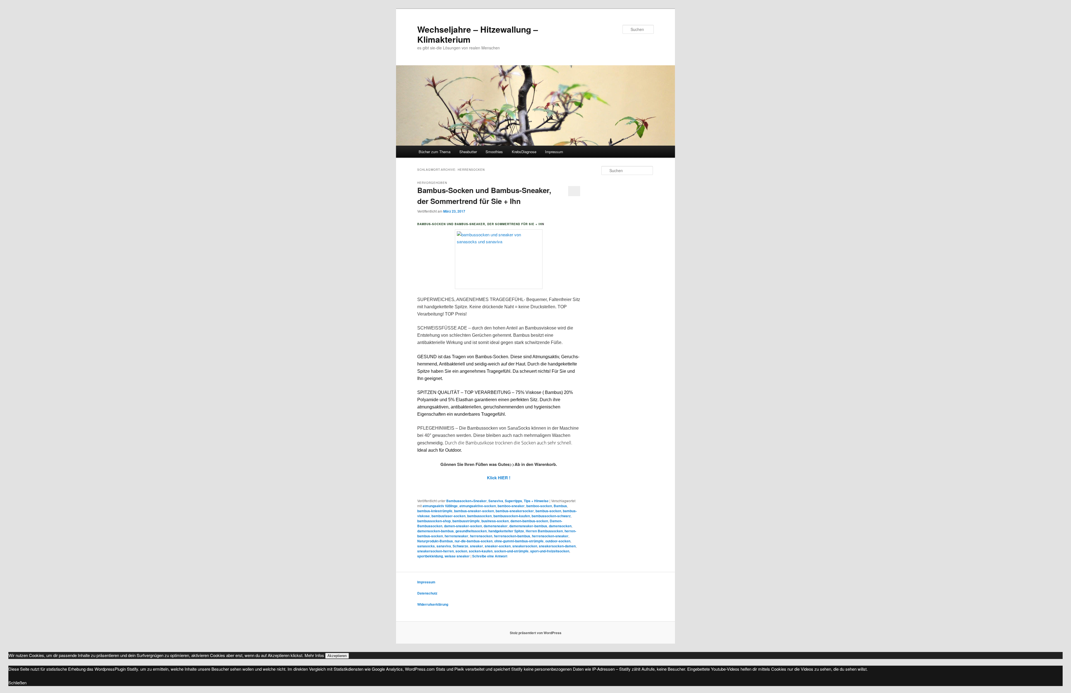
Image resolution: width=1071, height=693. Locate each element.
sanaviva (443, 545)
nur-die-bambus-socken (474, 540)
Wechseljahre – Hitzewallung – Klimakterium (477, 34)
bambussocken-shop (434, 520)
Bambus (560, 505)
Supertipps (513, 500)
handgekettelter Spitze (506, 530)
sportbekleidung (430, 556)
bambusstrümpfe (466, 520)
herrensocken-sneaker (550, 535)
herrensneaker (456, 535)
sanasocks (426, 545)
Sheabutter (468, 151)
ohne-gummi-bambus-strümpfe (519, 540)
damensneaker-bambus (528, 525)
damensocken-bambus (435, 530)
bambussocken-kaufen (511, 515)
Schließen (17, 682)
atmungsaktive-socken (477, 505)
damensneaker (496, 525)
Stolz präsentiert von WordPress (535, 632)
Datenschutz (427, 593)
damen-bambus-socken (529, 520)
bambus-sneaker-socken (474, 510)
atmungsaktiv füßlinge (440, 505)
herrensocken (481, 535)
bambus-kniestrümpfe (434, 510)
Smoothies (494, 151)
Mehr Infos (314, 655)
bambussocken (479, 515)
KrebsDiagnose (524, 151)
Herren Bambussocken (544, 530)
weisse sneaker (457, 556)
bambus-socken (548, 510)
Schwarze (460, 545)
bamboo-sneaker (511, 505)
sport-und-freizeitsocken (549, 551)
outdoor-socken (557, 540)
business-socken (495, 520)
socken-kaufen (481, 551)
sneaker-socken (498, 545)
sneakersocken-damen (557, 545)
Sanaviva (495, 500)
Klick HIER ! (498, 478)
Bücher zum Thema (434, 151)
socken (461, 551)
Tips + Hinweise (536, 500)
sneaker (476, 545)
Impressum (554, 151)
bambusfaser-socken (448, 515)
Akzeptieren (337, 656)
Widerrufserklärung (432, 604)
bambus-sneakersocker (515, 510)
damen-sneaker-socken (463, 525)
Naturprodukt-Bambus (435, 540)
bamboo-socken (539, 505)
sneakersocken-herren (435, 551)
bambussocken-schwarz (551, 515)
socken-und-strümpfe (511, 551)
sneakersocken (524, 545)
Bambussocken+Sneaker (466, 500)
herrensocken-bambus (512, 535)
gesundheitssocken (471, 530)
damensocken (560, 525)
